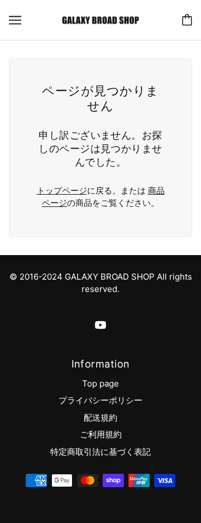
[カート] (187, 20)
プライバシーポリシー (100, 400)
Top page (100, 383)
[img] (100, 325)
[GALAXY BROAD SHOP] (100, 19)
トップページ (62, 190)
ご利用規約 (101, 434)
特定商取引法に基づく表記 (100, 451)
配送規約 (100, 417)
